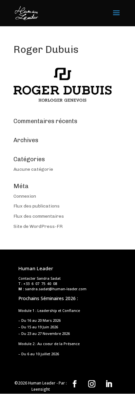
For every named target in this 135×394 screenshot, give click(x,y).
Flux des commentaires (38, 216)
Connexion (24, 196)
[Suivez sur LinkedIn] (109, 384)
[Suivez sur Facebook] (75, 384)
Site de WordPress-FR (38, 226)
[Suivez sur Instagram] (92, 384)
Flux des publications (36, 206)
